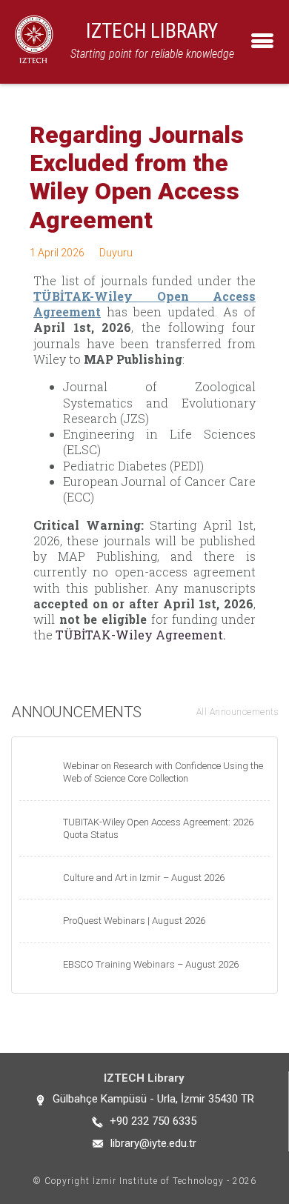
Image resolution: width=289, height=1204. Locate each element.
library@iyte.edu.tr (153, 1143)
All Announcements (237, 712)
